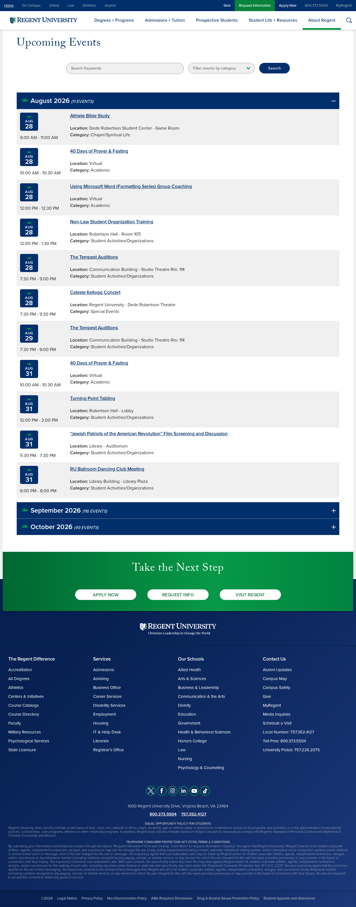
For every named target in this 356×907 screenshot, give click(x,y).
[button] (178, 101)
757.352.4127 (193, 814)
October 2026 (64, 527)
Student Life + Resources (273, 20)
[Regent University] (43, 20)
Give (227, 5)
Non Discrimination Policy (127, 898)
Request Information (255, 5)
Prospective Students (217, 20)
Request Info (178, 595)
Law (71, 5)
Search (274, 68)
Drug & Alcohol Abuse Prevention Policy (228, 898)
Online (54, 5)
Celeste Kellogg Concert (95, 292)
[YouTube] (194, 791)
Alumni (110, 5)
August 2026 (62, 101)
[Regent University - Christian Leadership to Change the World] (178, 629)
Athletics (89, 5)
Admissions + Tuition (165, 20)
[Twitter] (151, 791)
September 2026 (69, 510)
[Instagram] (172, 791)
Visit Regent (250, 595)
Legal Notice (67, 898)
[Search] (349, 20)
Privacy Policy (92, 898)
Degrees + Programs (114, 20)
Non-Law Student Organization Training (111, 222)
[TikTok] (205, 791)
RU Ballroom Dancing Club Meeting (107, 469)
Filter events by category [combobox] (214, 68)
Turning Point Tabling (92, 398)
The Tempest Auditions (94, 257)
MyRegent (344, 5)
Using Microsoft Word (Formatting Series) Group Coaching (131, 186)
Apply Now (287, 5)
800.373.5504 (316, 5)
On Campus (31, 5)
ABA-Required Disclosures (171, 898)
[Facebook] (162, 791)
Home (9, 5)
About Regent (321, 20)
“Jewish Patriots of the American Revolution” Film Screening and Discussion (149, 434)
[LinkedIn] (183, 791)
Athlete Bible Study (90, 116)
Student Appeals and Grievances (289, 898)
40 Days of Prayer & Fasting (99, 151)
